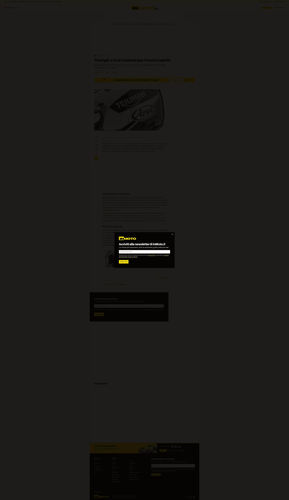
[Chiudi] (172, 234)
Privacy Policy (152, 255)
